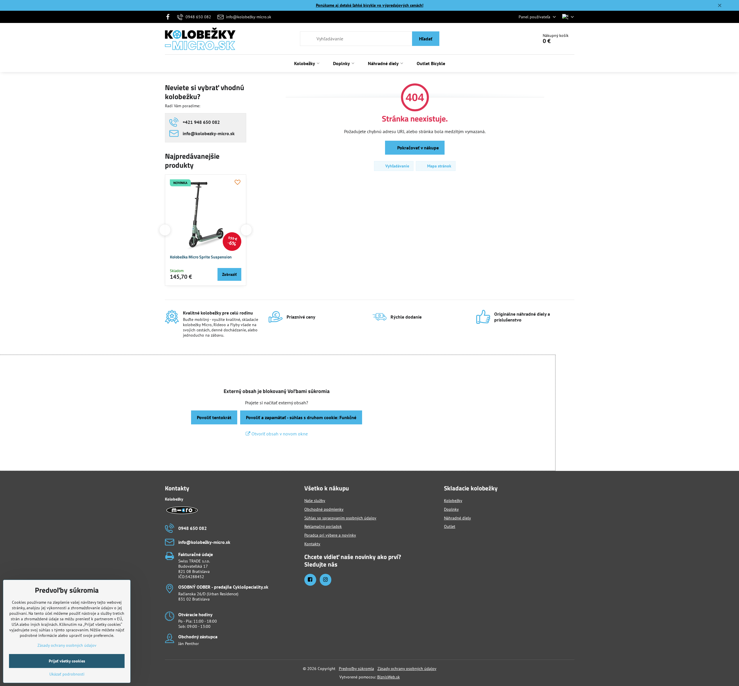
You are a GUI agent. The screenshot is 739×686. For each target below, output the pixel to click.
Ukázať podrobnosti (66, 674)
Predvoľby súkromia (356, 668)
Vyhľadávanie (396, 166)
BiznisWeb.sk (388, 677)
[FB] (170, 17)
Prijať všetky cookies (67, 661)
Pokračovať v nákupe (417, 148)
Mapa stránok (438, 166)
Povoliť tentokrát (214, 417)
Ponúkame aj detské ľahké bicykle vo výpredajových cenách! (369, 5)
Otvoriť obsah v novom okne (279, 434)
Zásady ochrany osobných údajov (406, 668)
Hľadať (425, 39)
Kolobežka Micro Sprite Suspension (201, 257)
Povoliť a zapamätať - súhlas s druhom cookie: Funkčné (301, 417)
